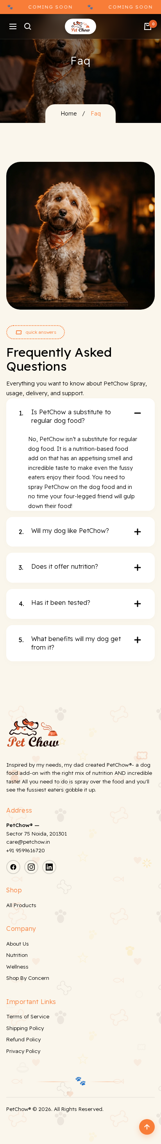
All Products (21, 905)
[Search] (27, 26)
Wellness (17, 967)
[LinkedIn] (49, 867)
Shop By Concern (27, 978)
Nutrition (17, 955)
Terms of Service (27, 1016)
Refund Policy (23, 1039)
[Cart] (148, 26)
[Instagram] (31, 867)
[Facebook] (13, 867)
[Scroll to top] (147, 1127)
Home (69, 113)
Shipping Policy (25, 1028)
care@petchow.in (28, 842)
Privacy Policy (23, 1051)
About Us (17, 944)
